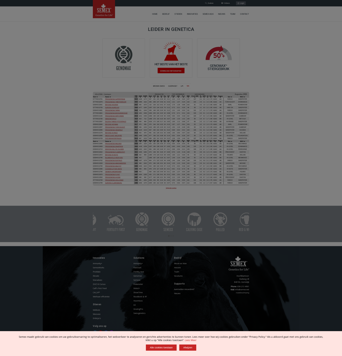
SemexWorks (98, 267)
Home (155, 14)
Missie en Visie (180, 263)
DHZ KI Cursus (99, 284)
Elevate (96, 276)
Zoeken (210, 3)
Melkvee (96, 310)
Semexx (136, 280)
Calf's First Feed (100, 288)
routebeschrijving (242, 293)
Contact (244, 14)
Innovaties (192, 14)
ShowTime (138, 292)
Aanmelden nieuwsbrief (184, 289)
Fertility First (138, 271)
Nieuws (221, 14)
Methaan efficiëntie (101, 296)
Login (241, 3)
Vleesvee (96, 314)
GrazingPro (138, 309)
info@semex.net (242, 289)
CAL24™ (96, 292)
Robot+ (136, 288)
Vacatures (178, 276)
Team (232, 14)
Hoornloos (138, 300)
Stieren (178, 14)
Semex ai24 (208, 14)
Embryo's (97, 318)
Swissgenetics (139, 313)
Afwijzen (187, 347)
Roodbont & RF (140, 296)
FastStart (137, 267)
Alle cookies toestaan (161, 347)
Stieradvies (97, 280)
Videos (226, 3)
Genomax (137, 276)
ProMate (96, 271)
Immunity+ (97, 263)
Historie (177, 267)
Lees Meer (191, 340)
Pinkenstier (138, 284)
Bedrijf (166, 14)
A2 (134, 305)
